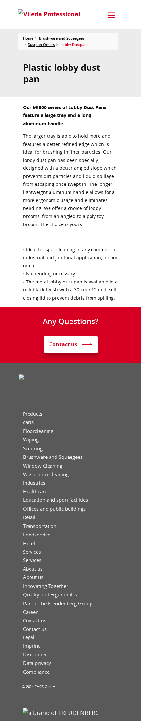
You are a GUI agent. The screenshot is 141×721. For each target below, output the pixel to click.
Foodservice (36, 535)
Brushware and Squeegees (53, 457)
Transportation (39, 526)
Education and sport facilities (55, 500)
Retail (29, 517)
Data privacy (37, 663)
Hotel (29, 543)
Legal (28, 637)
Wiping (31, 440)
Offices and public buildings (54, 509)
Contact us (34, 621)
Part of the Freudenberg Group (57, 603)
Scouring (33, 448)
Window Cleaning (42, 466)
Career (30, 612)
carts (28, 422)
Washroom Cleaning (46, 474)
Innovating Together (45, 586)
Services (32, 552)
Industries (34, 483)
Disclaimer (35, 655)
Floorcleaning (38, 431)
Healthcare (35, 491)
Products (32, 414)
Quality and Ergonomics (50, 595)
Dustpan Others (41, 44)
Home (28, 38)
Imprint (31, 646)
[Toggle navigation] (111, 15)
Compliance (36, 672)
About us (33, 569)
